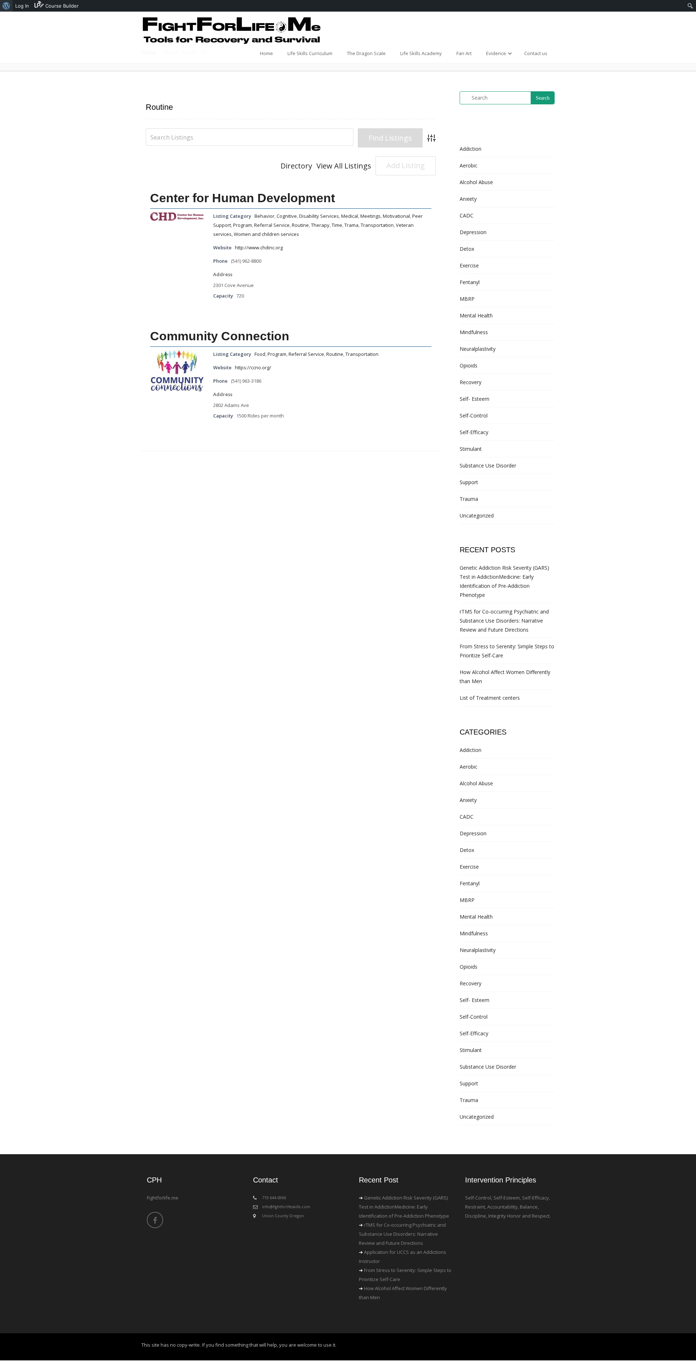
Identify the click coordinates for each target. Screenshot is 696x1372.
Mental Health (476, 315)
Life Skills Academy (421, 53)
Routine (300, 225)
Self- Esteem (474, 398)
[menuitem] (6, 6)
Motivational (396, 216)
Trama (351, 225)
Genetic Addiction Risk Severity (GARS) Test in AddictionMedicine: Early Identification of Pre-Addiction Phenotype (404, 1206)
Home (266, 53)
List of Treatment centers (490, 697)
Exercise (469, 265)
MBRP (467, 298)
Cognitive (287, 216)
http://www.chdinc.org (259, 247)
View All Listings (343, 165)
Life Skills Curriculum (309, 53)
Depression (473, 232)
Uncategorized (477, 515)
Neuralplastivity (478, 348)
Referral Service (272, 225)
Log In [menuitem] (22, 6)
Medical (349, 216)
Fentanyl (470, 282)
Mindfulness (474, 332)
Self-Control (474, 415)
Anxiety (468, 198)
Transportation (377, 225)
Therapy (320, 225)
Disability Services (319, 216)
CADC (466, 215)
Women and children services (266, 234)
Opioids (468, 365)
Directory (296, 165)
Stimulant (471, 448)
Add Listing (405, 165)
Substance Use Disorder (488, 465)
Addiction (470, 148)
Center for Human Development (242, 198)
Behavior (264, 216)
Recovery (470, 382)
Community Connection (219, 336)
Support (469, 482)
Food (259, 354)
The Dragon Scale (366, 53)
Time (337, 225)
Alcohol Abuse (476, 182)
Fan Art (464, 53)
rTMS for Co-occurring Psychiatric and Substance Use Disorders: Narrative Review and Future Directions (504, 620)
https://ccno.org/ (253, 367)
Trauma (469, 498)
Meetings (370, 216)
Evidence (496, 53)
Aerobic (468, 165)
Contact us (535, 53)
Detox (467, 248)
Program (242, 225)
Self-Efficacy (474, 432)
